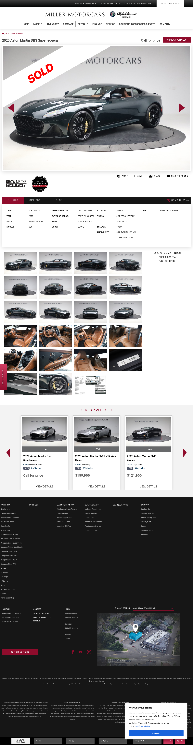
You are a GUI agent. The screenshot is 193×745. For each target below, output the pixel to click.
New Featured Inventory (10, 518)
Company (165, 24)
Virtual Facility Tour (148, 518)
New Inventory (6, 509)
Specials (83, 24)
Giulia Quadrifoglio (8, 589)
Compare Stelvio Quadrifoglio (12, 547)
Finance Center (62, 513)
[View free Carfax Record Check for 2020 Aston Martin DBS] (16, 187)
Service (110, 24)
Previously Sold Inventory (10, 539)
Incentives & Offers (64, 526)
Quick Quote (5, 526)
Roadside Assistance (93, 526)
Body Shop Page (91, 530)
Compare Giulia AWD (9, 560)
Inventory (52, 24)
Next (185, 452)
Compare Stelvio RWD (9, 556)
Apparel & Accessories (93, 522)
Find (168, 741)
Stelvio (3, 594)
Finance (97, 24)
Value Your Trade (7, 522)
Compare (68, 24)
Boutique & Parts (120, 505)
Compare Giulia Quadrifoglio (11, 543)
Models (37, 24)
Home (26, 24)
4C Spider (4, 581)
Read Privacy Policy (142, 726)
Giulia (3, 585)
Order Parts (89, 518)
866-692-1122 (46, 618)
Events (143, 526)
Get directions (20, 652)
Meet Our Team (147, 530)
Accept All (156, 733)
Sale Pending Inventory (9, 535)
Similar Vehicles (20, 741)
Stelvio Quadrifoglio (8, 598)
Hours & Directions (148, 513)
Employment (146, 522)
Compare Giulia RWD (9, 564)
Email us (36, 621)
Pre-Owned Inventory (8, 513)
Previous (7, 452)
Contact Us (145, 509)
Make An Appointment (93, 509)
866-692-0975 (44, 613)
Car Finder (33, 505)
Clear (180, 741)
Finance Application (64, 518)
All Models (4, 573)
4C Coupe (4, 577)
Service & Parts (91, 505)
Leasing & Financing (65, 505)
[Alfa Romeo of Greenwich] (75, 14)
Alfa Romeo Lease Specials (67, 509)
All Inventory (5, 530)
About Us (144, 535)
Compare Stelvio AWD (9, 551)
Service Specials (91, 513)
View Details (45, 486)
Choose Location (122, 608)
